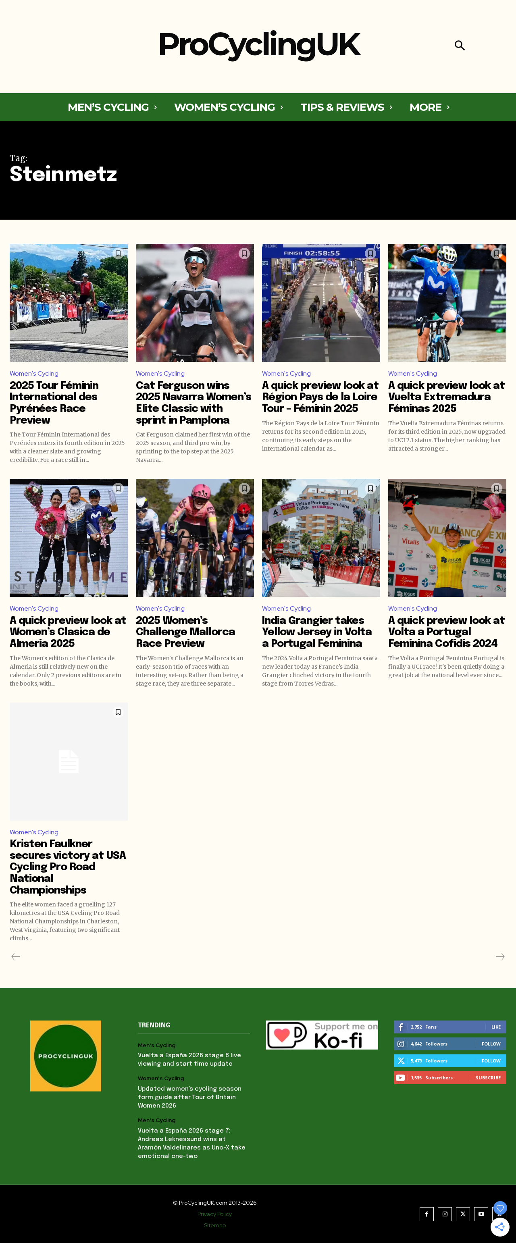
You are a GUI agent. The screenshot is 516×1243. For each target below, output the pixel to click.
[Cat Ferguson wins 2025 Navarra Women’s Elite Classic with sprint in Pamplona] (195, 303)
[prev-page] (16, 957)
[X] (463, 1214)
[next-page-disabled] (499, 957)
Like (496, 1027)
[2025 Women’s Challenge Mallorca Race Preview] (195, 538)
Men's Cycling (156, 1045)
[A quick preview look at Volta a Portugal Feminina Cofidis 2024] (447, 538)
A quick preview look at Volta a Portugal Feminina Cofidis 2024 (446, 632)
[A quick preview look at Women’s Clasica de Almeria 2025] (69, 538)
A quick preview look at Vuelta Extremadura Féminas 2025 (446, 397)
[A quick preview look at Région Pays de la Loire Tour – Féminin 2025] (321, 303)
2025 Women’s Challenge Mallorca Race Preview (185, 632)
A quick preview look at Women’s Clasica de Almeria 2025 (68, 632)
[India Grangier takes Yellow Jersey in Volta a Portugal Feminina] (321, 538)
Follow (491, 1044)
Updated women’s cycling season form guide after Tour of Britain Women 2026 (189, 1097)
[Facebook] (427, 1214)
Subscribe (488, 1078)
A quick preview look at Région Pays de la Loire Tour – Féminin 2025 (320, 397)
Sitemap (215, 1225)
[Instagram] (445, 1214)
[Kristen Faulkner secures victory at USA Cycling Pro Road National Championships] (69, 762)
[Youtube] (481, 1214)
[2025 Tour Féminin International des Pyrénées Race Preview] (69, 303)
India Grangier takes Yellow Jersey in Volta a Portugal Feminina (317, 632)
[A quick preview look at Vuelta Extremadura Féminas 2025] (447, 303)
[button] (459, 46)
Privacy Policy (215, 1214)
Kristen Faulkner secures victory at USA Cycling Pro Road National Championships (68, 867)
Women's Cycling (34, 373)
